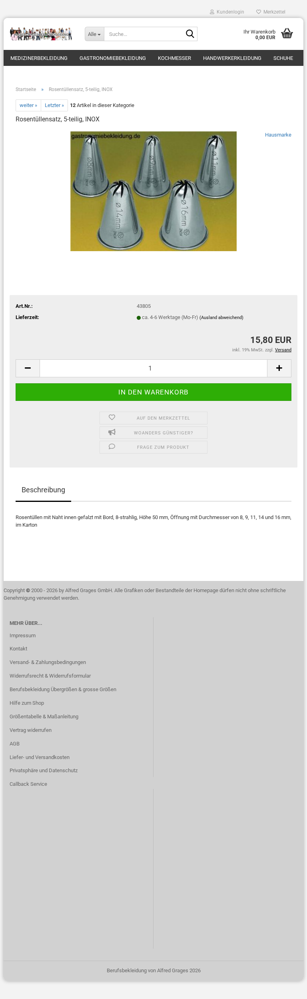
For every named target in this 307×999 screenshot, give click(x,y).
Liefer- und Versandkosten (40, 757)
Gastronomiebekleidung (113, 58)
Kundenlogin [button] (229, 12)
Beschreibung (43, 490)
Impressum (23, 635)
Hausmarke (278, 135)
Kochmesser (174, 58)
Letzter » (54, 105)
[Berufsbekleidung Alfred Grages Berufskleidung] (41, 34)
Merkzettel (273, 12)
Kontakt (18, 649)
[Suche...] (189, 34)
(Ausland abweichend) (221, 317)
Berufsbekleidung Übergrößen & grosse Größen (63, 689)
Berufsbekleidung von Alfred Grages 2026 (154, 970)
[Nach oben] (285, 987)
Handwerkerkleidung (232, 58)
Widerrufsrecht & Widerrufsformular (50, 676)
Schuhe (283, 58)
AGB (15, 744)
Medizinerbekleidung (39, 58)
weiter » (28, 105)
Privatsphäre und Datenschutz (44, 770)
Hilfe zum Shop (27, 703)
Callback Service (28, 784)
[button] (28, 368)
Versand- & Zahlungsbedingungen (48, 662)
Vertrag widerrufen (31, 730)
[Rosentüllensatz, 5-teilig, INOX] (153, 191)
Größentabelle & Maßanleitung (44, 717)
